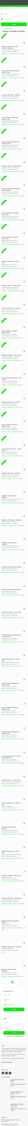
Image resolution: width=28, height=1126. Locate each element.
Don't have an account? (10, 1036)
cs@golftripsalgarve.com (11, 1119)
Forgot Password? (19, 1036)
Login (14, 1033)
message (22, 1058)
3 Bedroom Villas (5, 240)
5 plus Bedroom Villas (6, 49)
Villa (12, 49)
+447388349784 (5, 1121)
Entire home (16, 49)
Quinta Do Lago (13, 1106)
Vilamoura (12, 1094)
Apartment (13, 499)
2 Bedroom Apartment (6, 499)
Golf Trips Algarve (5, 1048)
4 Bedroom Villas (5, 310)
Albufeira (12, 1082)
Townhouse (11, 662)
